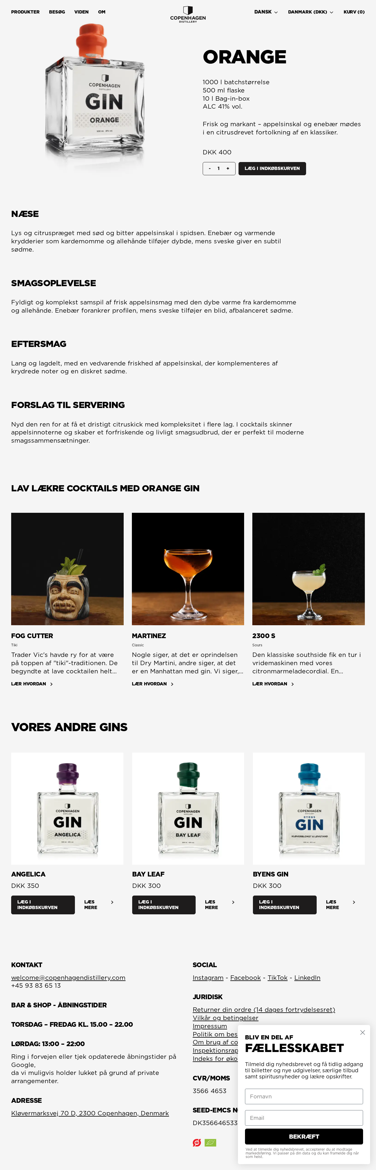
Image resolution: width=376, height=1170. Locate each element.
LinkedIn (307, 977)
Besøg (57, 12)
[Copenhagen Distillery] (188, 14)
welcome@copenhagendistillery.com (68, 977)
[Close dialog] (362, 1032)
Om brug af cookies (224, 1042)
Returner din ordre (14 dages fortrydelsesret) (264, 1009)
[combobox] (268, 12)
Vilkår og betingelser (225, 1017)
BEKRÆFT (304, 1136)
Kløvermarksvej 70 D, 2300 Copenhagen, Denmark (90, 1113)
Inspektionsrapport (222, 1050)
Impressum (210, 1026)
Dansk (263, 12)
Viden (81, 12)
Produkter (25, 12)
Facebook (245, 977)
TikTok (278, 977)
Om (101, 12)
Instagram (208, 977)
